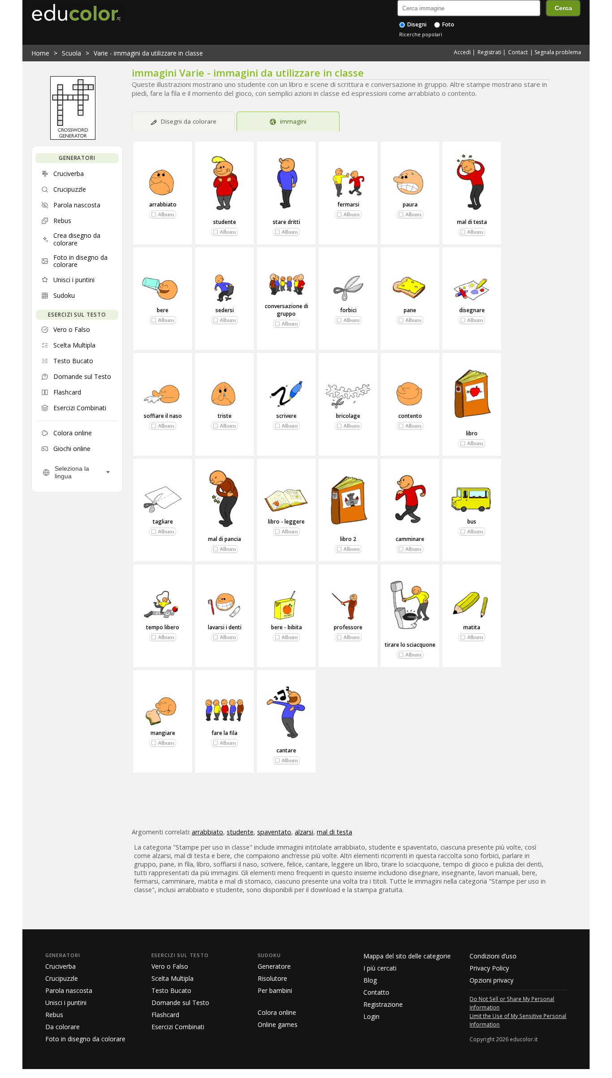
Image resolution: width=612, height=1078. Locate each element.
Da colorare (62, 1026)
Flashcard (165, 1014)
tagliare (163, 521)
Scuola (71, 53)
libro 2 (348, 539)
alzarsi (304, 832)
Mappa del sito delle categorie (407, 956)
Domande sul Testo (180, 1002)
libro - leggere (286, 521)
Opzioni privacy (491, 980)
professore (348, 627)
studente (224, 222)
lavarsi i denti (224, 627)
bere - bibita (286, 627)
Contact (518, 52)
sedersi (224, 310)
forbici (348, 310)
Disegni (416, 24)
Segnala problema (557, 52)
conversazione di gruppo (286, 310)
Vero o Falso (169, 966)
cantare (286, 750)
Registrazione (383, 1004)
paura (410, 204)
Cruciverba (60, 966)
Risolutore (272, 978)
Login (371, 1016)
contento (410, 416)
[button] (162, 214)
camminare (410, 539)
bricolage (348, 416)
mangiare (163, 733)
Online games (277, 1024)
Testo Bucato (171, 990)
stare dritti (286, 222)
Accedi (462, 52)
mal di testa (472, 222)
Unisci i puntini (65, 1002)
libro (472, 433)
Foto (447, 24)
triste (225, 416)
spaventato (274, 832)
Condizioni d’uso (493, 956)
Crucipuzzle (61, 978)
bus (471, 521)
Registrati (489, 52)
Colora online (277, 1012)
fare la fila (224, 733)
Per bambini (275, 990)
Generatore (274, 966)
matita (471, 627)
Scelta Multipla (172, 978)
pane (410, 310)
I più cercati (380, 968)
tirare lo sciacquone (410, 645)
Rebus (54, 1014)
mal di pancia (224, 539)
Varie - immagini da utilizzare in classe (148, 53)
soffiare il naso (163, 416)
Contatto (376, 992)
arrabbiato (163, 204)
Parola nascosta (68, 990)
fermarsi (348, 204)
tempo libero (162, 627)
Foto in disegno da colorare (85, 1039)
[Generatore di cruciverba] (73, 137)
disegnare (472, 310)
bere (162, 310)
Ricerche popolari (420, 34)
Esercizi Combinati (177, 1026)
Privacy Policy (489, 968)
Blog (370, 980)
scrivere (286, 416)
